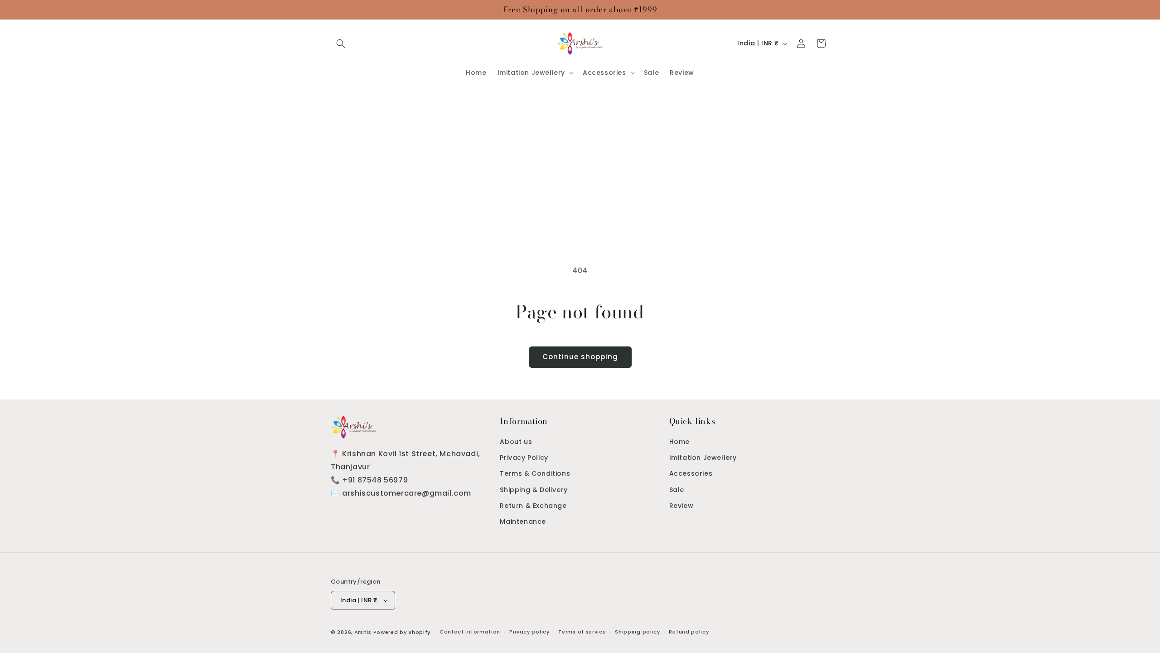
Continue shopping (580, 356)
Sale (676, 489)
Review (681, 505)
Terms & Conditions (535, 473)
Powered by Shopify (402, 632)
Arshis (363, 632)
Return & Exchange (533, 505)
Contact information (470, 631)
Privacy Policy (524, 457)
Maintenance (523, 521)
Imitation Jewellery (703, 457)
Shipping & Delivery (533, 489)
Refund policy (689, 631)
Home (679, 441)
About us (516, 441)
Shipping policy (637, 631)
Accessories (691, 473)
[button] (341, 44)
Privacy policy (529, 631)
